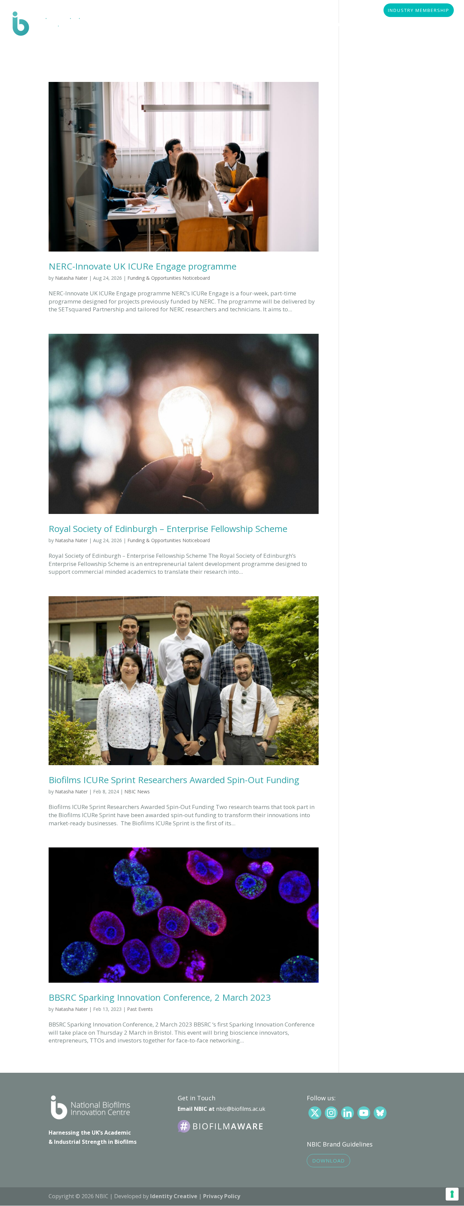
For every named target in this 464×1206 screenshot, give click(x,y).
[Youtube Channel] (363, 1112)
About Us (121, 25)
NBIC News (137, 791)
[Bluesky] (380, 1112)
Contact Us (124, 44)
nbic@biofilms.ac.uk (240, 1109)
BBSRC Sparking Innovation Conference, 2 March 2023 (160, 997)
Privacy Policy (221, 1196)
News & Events (380, 25)
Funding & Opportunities (315, 25)
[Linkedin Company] (347, 1112)
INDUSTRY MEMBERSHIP (418, 10)
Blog (419, 25)
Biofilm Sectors (167, 25)
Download (328, 1160)
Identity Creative (173, 1196)
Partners (214, 25)
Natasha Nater (71, 278)
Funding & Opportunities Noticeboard (168, 278)
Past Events (140, 1009)
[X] (314, 1112)
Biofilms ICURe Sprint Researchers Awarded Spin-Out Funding (174, 780)
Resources (255, 25)
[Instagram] (331, 1112)
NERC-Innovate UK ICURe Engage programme (142, 266)
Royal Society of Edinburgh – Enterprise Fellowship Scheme (168, 528)
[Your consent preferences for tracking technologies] (452, 1194)
